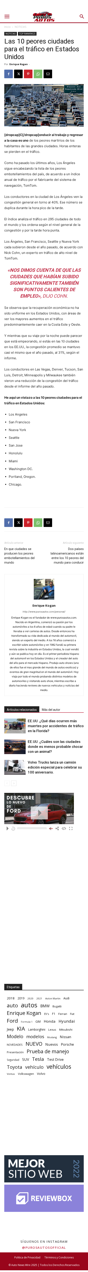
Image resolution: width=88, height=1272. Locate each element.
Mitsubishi (65, 1029)
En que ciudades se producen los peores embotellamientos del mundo (19, 555)
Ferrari (62, 1014)
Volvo (41, 1073)
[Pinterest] (28, 74)
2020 (30, 998)
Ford (12, 1020)
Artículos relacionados (22, 709)
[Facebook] (8, 74)
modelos (35, 1036)
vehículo (34, 1067)
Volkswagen (26, 1074)
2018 (11, 998)
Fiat (72, 1014)
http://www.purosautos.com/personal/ (44, 611)
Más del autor (51, 709)
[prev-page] (7, 783)
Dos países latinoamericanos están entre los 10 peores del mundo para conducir (67, 555)
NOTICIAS (20, 27)
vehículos (59, 1066)
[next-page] (13, 783)
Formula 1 (26, 1021)
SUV (25, 1059)
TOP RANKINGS (27, 33)
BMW (45, 1006)
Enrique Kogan (18, 64)
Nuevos (51, 1044)
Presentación (15, 1052)
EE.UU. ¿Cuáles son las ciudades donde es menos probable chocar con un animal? (55, 746)
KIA (21, 1028)
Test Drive (55, 1059)
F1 (53, 1014)
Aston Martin (52, 998)
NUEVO (34, 1044)
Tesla (38, 1059)
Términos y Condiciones (59, 1257)
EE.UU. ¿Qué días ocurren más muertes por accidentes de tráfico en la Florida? (56, 726)
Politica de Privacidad (27, 1257)
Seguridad (13, 1059)
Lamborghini (36, 1029)
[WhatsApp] (38, 74)
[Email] (48, 74)
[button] (7, 16)
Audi (66, 998)
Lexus (52, 1029)
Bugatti (57, 1006)
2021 (39, 998)
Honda (50, 1021)
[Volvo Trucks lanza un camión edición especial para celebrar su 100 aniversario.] (15, 767)
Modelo (15, 1036)
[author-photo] (44, 599)
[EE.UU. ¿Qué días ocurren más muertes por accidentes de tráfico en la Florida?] (15, 726)
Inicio (7, 27)
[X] (18, 74)
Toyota (14, 1067)
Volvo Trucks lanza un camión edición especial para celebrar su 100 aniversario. (55, 767)
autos (29, 1005)
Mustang (52, 1037)
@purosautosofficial (44, 1247)
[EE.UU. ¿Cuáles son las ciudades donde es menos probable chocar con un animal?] (15, 746)
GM (38, 1021)
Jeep (10, 1029)
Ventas (11, 1073)
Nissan (65, 1036)
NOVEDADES (15, 1045)
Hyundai (67, 1021)
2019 (21, 998)
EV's (46, 1014)
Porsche (67, 1044)
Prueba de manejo (48, 1051)
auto (12, 1005)
